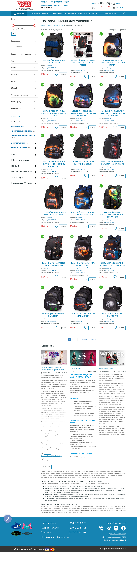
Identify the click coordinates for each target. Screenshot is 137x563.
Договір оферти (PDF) (117, 534)
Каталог (20, 13)
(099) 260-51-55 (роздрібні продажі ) (55, 2)
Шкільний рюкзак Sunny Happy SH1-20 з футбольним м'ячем (53, 113)
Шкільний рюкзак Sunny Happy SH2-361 (54, 61)
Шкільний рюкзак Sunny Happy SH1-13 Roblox (83, 163)
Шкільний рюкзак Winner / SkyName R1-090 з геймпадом (112, 264)
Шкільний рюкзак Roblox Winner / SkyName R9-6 (53, 264)
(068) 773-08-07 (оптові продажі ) (54, 6)
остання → (94, 339)
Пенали (15, 166)
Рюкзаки (15, 121)
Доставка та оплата (58, 14)
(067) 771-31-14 (78, 532)
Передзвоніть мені (46, 7)
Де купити (72, 14)
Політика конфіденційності (115, 540)
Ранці (14, 154)
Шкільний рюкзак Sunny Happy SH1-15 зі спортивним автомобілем (112, 113)
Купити (63, 74)
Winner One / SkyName (22, 171)
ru (93, 4)
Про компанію (34, 14)
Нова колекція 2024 (106, 368)
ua (93, 8)
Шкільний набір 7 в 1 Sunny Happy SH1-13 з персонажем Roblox (83, 62)
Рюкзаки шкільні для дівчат (23, 131)
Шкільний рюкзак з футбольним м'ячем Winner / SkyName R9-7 (112, 214)
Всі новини (46, 467)
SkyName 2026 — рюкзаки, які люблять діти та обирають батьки (52, 369)
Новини (45, 14)
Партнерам (82, 14)
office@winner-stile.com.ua (55, 536)
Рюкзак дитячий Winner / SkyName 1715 (53, 315)
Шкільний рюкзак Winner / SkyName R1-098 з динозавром (83, 265)
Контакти (93, 14)
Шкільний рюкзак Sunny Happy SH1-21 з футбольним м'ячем (112, 62)
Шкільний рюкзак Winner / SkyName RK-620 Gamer (83, 213)
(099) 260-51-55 (78, 527)
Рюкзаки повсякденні (20, 147)
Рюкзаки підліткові (19, 143)
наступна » (85, 339)
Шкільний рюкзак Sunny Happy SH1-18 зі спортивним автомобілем (83, 113)
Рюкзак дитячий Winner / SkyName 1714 (83, 315)
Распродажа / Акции (21, 183)
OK (14, 34)
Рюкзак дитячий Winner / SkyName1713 (112, 315)
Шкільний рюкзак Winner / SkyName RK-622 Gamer (54, 213)
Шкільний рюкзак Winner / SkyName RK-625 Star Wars (112, 163)
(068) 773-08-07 (78, 523)
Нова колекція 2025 (77, 368)
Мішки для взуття (20, 160)
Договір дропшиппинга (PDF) (114, 537)
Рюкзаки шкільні (19, 126)
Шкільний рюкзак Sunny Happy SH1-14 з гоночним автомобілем (54, 164)
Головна (43, 25)
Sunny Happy (17, 177)
